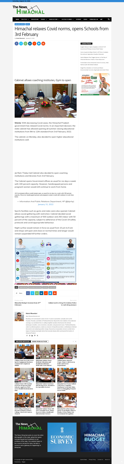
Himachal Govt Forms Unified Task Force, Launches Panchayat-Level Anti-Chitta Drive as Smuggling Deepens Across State (66, 387)
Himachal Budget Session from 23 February (28, 304)
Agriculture (53, 19)
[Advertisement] (46, 61)
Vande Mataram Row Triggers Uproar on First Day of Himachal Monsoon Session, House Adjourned (94, 58)
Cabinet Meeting (23, 287)
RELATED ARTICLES (22, 341)
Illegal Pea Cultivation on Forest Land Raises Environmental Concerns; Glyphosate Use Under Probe (95, 69)
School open (52, 287)
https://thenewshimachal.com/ (33, 316)
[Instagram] (29, 335)
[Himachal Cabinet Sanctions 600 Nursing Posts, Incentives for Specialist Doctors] (45, 375)
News (17, 19)
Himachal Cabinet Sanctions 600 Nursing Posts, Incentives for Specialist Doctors (45, 385)
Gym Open (45, 287)
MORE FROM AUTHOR (39, 341)
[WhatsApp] (25, 43)
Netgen (23, 462)
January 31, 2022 (45, 204)
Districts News (67, 19)
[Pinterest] (35, 335)
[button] (108, 19)
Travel (43, 19)
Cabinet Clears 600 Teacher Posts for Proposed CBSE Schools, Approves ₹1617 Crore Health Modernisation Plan (24, 387)
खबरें (101, 19)
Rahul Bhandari (20, 38)
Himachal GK (94, 19)
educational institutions (35, 287)
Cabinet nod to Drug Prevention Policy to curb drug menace (62, 304)
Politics (24, 19)
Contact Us (100, 459)
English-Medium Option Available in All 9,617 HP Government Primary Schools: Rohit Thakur (93, 48)
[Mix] (43, 43)
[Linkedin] (30, 43)
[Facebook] (17, 43)
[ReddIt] (34, 43)
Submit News (83, 459)
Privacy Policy (92, 459)
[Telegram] (39, 43)
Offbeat (78, 19)
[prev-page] (73, 342)
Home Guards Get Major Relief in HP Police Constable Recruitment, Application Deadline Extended (94, 53)
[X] (21, 43)
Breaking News (19, 24)
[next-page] (76, 342)
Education (34, 19)
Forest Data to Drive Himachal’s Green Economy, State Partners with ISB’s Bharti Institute (95, 64)
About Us (107, 459)
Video (85, 19)
